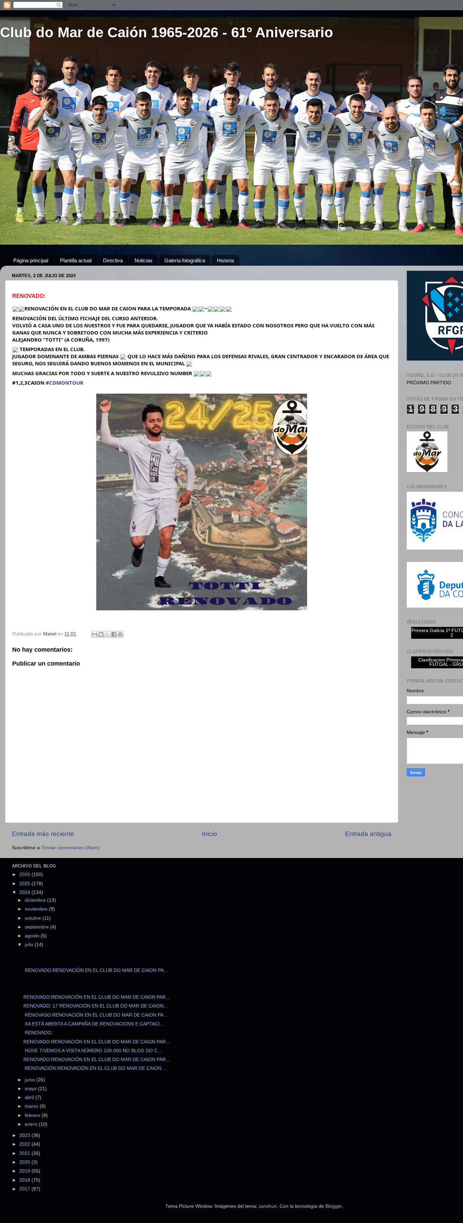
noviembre (37, 909)
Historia (225, 260)
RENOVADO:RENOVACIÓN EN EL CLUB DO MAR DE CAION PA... (95, 970)
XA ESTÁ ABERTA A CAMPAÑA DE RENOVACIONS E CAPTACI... (93, 1023)
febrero (33, 1115)
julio (30, 944)
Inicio (209, 833)
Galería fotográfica (184, 260)
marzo (32, 1106)
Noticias (144, 260)
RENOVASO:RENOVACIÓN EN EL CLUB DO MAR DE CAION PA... (95, 1015)
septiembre (37, 927)
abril (30, 1097)
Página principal (30, 260)
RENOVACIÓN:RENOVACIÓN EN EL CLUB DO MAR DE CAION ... (95, 1068)
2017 (25, 1188)
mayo (31, 1088)
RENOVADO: (38, 1032)
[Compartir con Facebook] (113, 634)
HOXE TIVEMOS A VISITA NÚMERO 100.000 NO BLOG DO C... (92, 1050)
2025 (25, 883)
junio (30, 1079)
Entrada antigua (368, 833)
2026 (25, 874)
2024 (25, 892)
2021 (25, 1153)
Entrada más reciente (43, 833)
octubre (33, 918)
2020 (25, 1162)
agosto (33, 935)
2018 (25, 1180)
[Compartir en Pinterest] (120, 634)
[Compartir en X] (107, 634)
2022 (25, 1144)
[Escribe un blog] (101, 634)
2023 (25, 1135)
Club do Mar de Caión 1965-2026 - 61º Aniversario (166, 32)
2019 (25, 1171)
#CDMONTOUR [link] (64, 382)
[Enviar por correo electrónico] (94, 634)
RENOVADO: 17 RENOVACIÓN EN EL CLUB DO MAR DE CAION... (95, 1005)
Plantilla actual (76, 260)
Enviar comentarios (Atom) (71, 847)
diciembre (36, 900)
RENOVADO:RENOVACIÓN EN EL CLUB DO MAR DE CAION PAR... (96, 997)
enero (32, 1124)
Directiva (113, 260)
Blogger (333, 1206)
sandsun (268, 1206)
